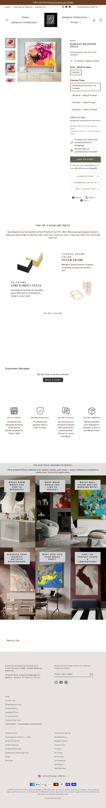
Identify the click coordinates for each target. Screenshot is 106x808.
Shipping (74, 120)
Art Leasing (59, 760)
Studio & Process (13, 749)
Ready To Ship (60, 741)
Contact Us (40, 7)
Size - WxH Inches (80, 67)
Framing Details (85, 183)
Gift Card (58, 764)
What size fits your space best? (52, 556)
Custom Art (59, 745)
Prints (75, 22)
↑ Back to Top (12, 640)
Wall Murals (60, 768)
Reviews (9, 760)
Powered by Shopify (53, 798)
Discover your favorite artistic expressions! (17, 557)
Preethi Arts (11, 733)
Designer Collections (75, 17)
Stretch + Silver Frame (85, 109)
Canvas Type (77, 80)
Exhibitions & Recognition (17, 753)
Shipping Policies (13, 704)
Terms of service (13, 720)
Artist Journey (12, 745)
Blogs (7, 757)
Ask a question (85, 189)
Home (25, 17)
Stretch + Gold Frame (84, 102)
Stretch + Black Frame (85, 95)
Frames (58, 749)
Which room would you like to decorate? (17, 485)
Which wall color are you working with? (87, 484)
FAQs (7, 697)
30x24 (76, 72)
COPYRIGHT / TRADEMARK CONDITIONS (23, 724)
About (8, 7)
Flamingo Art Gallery (23, 7)
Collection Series (62, 733)
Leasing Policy (12, 712)
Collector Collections (24, 22)
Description (85, 176)
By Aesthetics (60, 737)
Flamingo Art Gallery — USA (18, 737)
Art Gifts (58, 753)
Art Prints (59, 757)
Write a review (53, 380)
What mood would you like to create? (52, 485)
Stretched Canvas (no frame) (84, 87)
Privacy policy (11, 716)
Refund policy (11, 708)
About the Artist (12, 741)
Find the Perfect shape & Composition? (88, 557)
